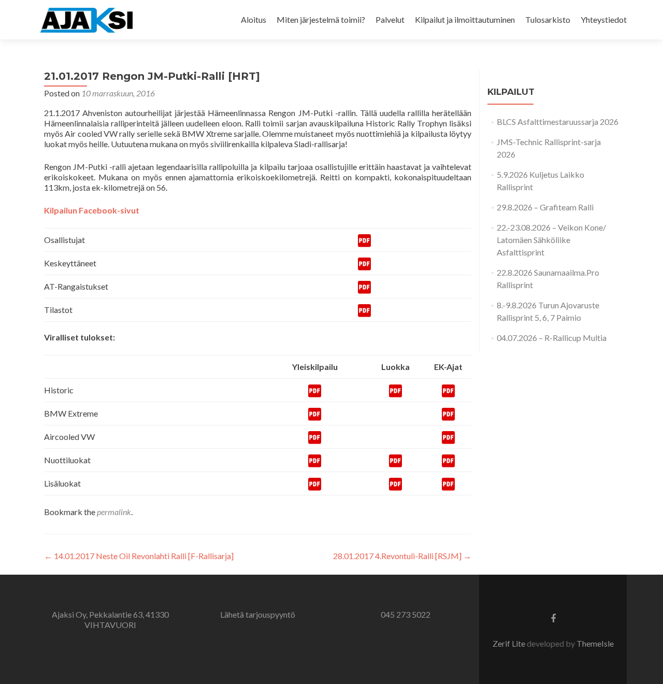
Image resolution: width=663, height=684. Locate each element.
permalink (114, 512)
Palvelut (390, 19)
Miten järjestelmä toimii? (321, 19)
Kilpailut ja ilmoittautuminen (465, 19)
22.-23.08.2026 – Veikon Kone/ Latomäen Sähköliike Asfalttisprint (551, 239)
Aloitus (253, 19)
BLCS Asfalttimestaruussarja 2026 (557, 121)
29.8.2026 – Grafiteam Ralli (545, 207)
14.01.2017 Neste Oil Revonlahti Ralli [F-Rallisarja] (139, 556)
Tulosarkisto (547, 19)
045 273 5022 (405, 614)
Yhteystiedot (604, 19)
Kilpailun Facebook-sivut (91, 210)
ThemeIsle (595, 643)
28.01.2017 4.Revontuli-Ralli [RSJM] (402, 556)
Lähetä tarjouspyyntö (257, 614)
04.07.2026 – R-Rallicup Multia (552, 338)
